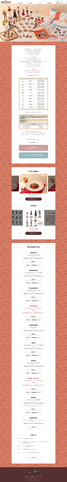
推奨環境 (26, 477)
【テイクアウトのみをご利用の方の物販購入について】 (31, 452)
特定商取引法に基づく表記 (33, 477)
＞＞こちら (37, 142)
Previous (21, 199)
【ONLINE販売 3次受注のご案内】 (28, 438)
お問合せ (40, 477)
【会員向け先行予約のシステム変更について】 (30, 449)
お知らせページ (31, 72)
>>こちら (39, 265)
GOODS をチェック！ (33, 233)
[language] (65, 1)
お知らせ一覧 (33, 457)
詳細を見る (33, 261)
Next (46, 199)
